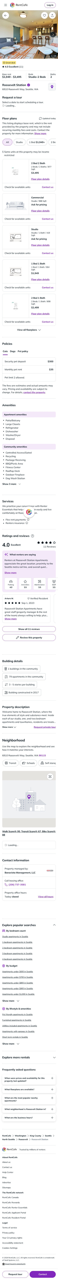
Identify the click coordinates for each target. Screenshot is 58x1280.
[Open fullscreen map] (50, 776)
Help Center (7, 1172)
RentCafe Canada (10, 1197)
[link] (50, 5)
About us (6, 1162)
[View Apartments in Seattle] (5, 15)
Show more (10, 572)
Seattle (48, 1135)
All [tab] (7, 142)
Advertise (6, 1182)
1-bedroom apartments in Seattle (17, 942)
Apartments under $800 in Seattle (17, 983)
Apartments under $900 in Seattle (17, 988)
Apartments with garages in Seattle (18, 1031)
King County (35, 1135)
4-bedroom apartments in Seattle (17, 959)
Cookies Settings (9, 1248)
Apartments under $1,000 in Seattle (18, 994)
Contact (43, 1274)
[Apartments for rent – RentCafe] (26, 5)
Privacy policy (8, 1232)
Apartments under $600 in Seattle (17, 971)
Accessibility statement (12, 1243)
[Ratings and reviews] (32, 536)
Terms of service (9, 1227)
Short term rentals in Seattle (15, 1037)
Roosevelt (23, 1139)
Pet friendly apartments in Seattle (17, 1014)
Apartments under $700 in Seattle (17, 977)
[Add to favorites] (44, 15)
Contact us (7, 1167)
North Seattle (8, 1139)
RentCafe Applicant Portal (14, 1212)
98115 (42, 755)
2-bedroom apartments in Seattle (17, 948)
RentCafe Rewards (11, 1202)
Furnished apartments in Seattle (16, 1020)
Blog (4, 1177)
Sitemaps (6, 1187)
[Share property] (52, 15)
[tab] (20, 142)
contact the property (34, 392)
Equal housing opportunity (15, 1264)
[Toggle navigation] (5, 5)
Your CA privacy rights (12, 1238)
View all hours (45, 896)
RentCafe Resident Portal (13, 1217)
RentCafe (6, 1135)
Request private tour (45, 727)
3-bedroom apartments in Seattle (17, 953)
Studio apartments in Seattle (15, 936)
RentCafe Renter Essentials (14, 1207)
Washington (20, 1135)
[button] (29, 34)
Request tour (15, 1274)
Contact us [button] (47, 187)
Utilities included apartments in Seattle (19, 1025)
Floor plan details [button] (40, 179)
